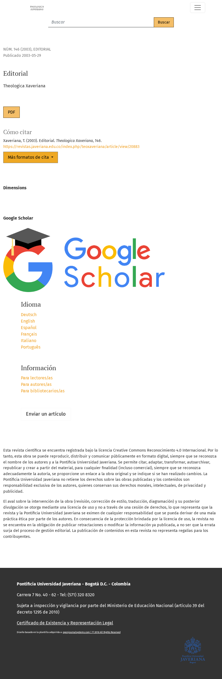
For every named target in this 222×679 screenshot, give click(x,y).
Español (29, 327)
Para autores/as (36, 384)
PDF (11, 112)
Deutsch (29, 314)
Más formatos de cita (29, 157)
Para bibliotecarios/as (42, 390)
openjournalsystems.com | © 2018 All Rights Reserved (91, 632)
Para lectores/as (37, 377)
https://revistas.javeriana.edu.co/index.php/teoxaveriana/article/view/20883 (71, 146)
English (28, 321)
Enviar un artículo (46, 414)
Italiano (28, 340)
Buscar (164, 22)
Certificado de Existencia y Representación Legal (65, 622)
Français (29, 334)
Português (30, 347)
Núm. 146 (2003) (17, 49)
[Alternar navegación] (197, 7)
